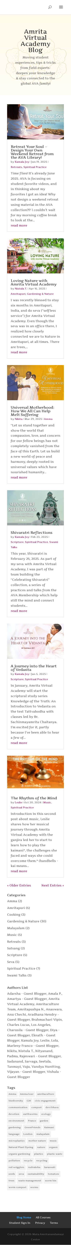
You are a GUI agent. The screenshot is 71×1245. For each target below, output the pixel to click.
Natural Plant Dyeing (21, 1147)
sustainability (36, 1173)
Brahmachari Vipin (46, 1019)
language (14, 1134)
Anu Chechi (16, 1014)
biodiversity (16, 1100)
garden (44, 1120)
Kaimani (49, 1127)
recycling (41, 1160)
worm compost (17, 1187)
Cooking (13, 914)
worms (34, 1187)
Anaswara (54, 1009)
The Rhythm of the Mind (34, 798)
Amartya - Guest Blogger (27, 999)
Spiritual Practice (34, 166)
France (32, 1120)
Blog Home (24, 1217)
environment (16, 1120)
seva (21, 1173)
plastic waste (54, 1153)
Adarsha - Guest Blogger (26, 993)
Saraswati (49, 1167)
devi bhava (52, 1107)
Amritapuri (18, 293)
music (53, 1140)
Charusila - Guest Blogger (27, 1030)
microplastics (17, 1140)
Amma (48, 418)
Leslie (18, 802)
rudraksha (34, 1167)
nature (41, 1147)
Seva (10, 962)
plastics (38, 1153)
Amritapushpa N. (30, 1009)
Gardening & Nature (40, 293)
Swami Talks (17, 975)
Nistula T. (21, 288)
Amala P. (55, 993)
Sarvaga (31, 1061)
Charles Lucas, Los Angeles (28, 1025)
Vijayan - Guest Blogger (26, 1071)
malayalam (43, 1134)
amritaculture (45, 1094)
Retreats (16, 166)
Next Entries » (53, 885)
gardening (15, 1127)
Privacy (40, 1222)
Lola (54, 1040)
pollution (14, 1160)
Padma (12, 1056)
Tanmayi (14, 1066)
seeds (12, 1173)
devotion (14, 1114)
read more (19, 225)
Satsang (13, 948)
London (28, 1134)
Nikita (18, 418)
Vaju (26, 1066)
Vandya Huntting (45, 1066)
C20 (29, 1100)
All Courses (43, 1217)
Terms (54, 1222)
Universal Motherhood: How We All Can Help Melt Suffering (32, 411)
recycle (28, 1160)
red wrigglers (16, 1167)
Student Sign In (19, 1222)
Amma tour (26, 1094)
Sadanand (15, 1061)
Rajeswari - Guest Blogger (40, 1056)
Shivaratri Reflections (31, 532)
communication (18, 1107)
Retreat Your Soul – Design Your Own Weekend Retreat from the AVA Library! (32, 152)
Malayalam (16, 928)
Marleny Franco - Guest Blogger (32, 1046)
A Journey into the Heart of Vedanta (34, 668)
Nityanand (43, 1051)
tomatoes (53, 1173)
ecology (46, 1114)
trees (11, 1180)
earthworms (30, 1114)
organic (53, 1147)
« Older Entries (19, 885)
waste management (29, 1180)
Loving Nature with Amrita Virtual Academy (33, 282)
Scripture (17, 541)
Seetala (45, 1061)
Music (47, 802)
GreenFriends (32, 1127)
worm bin (50, 1180)
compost (36, 1107)
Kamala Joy (22, 161)
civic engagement (45, 1100)
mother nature (37, 1140)
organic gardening (19, 1153)
